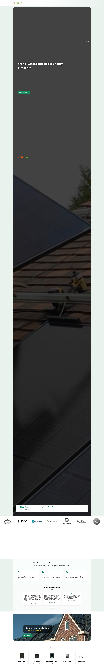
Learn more (27, 635)
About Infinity (46, 3)
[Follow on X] (84, 41)
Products (58, 3)
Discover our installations (37, 628)
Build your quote (23, 92)
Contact (75, 3)
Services (53, 3)
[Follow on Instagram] (86, 41)
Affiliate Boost (65, 3)
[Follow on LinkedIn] (89, 41)
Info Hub (70, 3)
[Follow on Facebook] (81, 41)
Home (42, 3)
